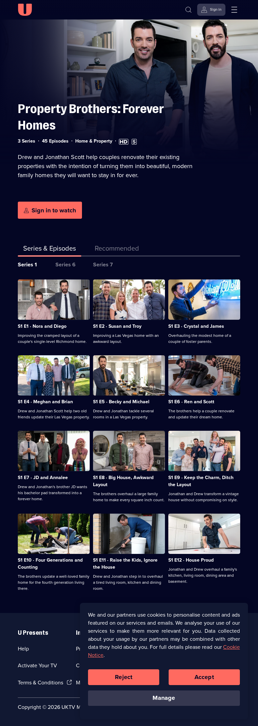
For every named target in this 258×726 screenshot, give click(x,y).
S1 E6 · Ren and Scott (191, 401)
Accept (204, 677)
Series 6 (65, 264)
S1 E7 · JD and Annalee (43, 477)
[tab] (116, 249)
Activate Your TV (37, 665)
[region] (164, 661)
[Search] (188, 10)
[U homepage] (25, 10)
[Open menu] (234, 10)
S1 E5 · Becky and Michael (121, 401)
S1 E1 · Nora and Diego (42, 326)
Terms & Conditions (40, 682)
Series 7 (103, 264)
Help (23, 649)
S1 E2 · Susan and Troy (117, 326)
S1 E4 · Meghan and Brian (45, 401)
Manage (164, 697)
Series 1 (27, 264)
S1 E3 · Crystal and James (196, 326)
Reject (123, 677)
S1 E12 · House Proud (191, 560)
